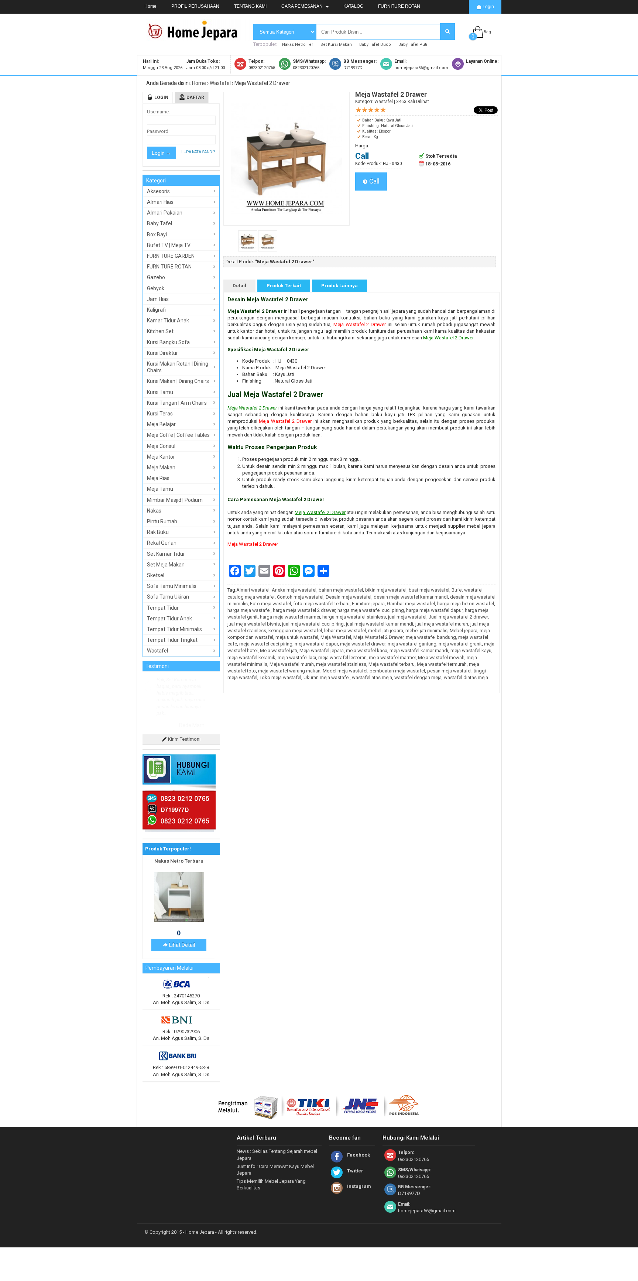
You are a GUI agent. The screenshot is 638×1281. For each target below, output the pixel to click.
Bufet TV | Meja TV (169, 245)
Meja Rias (158, 478)
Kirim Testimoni (183, 739)
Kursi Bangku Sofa (168, 342)
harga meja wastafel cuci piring (370, 610)
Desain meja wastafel (348, 597)
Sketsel (155, 575)
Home (150, 6)
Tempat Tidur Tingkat (172, 640)
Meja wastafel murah (292, 664)
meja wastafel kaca (366, 650)
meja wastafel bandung (431, 637)
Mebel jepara (463, 630)
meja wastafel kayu (470, 650)
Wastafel (220, 83)
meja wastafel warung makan (289, 671)
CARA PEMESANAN (302, 6)
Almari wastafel (253, 590)
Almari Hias (160, 202)
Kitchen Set (160, 331)
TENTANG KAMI (250, 6)
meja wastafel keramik (251, 657)
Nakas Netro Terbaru (178, 861)
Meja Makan (161, 467)
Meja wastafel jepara (321, 650)
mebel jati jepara (385, 630)
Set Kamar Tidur (166, 554)
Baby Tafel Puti (412, 44)
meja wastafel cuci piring (265, 644)
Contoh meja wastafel (300, 597)
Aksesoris (158, 191)
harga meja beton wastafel (465, 603)
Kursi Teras (160, 414)
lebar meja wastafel (345, 630)
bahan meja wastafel (341, 590)
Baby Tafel (159, 223)
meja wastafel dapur (316, 644)
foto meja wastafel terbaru (321, 603)
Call (374, 181)
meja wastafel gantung (412, 644)
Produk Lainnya (339, 285)
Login (487, 6)
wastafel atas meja (372, 677)
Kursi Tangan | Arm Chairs (177, 403)
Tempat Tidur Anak (169, 618)
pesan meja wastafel (449, 671)
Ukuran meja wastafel (326, 677)
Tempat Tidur (163, 608)
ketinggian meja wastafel (295, 630)
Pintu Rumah (162, 521)
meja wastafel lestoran (342, 657)
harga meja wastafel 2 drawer (304, 610)
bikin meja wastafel (386, 590)
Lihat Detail (181, 945)
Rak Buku (158, 532)
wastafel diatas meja (466, 677)
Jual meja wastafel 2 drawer (458, 617)
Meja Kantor (161, 457)
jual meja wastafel (407, 617)
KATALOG (353, 6)
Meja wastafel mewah (441, 657)
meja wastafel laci (297, 657)
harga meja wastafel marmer (290, 617)
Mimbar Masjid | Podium (175, 500)
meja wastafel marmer (392, 657)
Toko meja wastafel (280, 677)
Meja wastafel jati (278, 650)
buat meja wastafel (429, 590)
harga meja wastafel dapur (434, 610)
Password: (158, 131)
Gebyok (155, 288)
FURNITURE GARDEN (171, 256)
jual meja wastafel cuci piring (313, 624)
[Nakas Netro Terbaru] (179, 920)
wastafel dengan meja (418, 677)
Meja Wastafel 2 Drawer (359, 324)
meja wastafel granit (460, 644)
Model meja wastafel (345, 671)
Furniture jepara (368, 603)
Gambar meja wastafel (411, 603)
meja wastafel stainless (341, 664)
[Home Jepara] (196, 38)
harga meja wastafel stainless (354, 617)
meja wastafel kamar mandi (419, 650)
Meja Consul (161, 446)
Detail (239, 285)
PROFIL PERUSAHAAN (195, 6)
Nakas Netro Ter (297, 44)
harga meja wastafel (249, 610)
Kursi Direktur (162, 353)
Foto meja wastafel (270, 603)
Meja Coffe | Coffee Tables (178, 435)
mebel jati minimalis (426, 630)
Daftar (195, 97)
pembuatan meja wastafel (397, 671)
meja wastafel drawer (362, 644)
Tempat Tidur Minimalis (174, 629)
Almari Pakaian (164, 213)
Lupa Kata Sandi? (198, 152)
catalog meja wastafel (251, 597)
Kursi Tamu (160, 392)
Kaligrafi (156, 310)
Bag (487, 32)
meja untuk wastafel (296, 637)
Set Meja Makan (166, 565)
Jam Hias (158, 299)
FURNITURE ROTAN (399, 6)
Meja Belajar (161, 424)
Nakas (154, 511)
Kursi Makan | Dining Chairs (178, 381)
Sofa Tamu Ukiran (168, 597)
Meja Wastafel (335, 637)
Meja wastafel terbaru (391, 664)
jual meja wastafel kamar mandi (379, 624)
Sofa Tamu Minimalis (171, 586)
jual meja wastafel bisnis (253, 624)
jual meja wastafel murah (441, 624)
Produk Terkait (284, 285)
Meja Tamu (160, 489)
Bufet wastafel (467, 590)
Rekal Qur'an (161, 543)
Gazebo (156, 277)
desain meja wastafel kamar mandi (411, 597)
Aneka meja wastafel (294, 590)
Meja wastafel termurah (442, 664)
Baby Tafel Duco (375, 44)
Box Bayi (157, 234)
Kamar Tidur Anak (168, 320)
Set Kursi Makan (336, 44)
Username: (158, 111)
